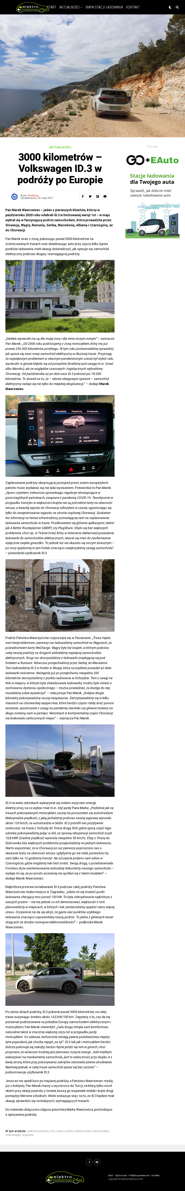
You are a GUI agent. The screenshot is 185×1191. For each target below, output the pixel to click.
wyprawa (27, 1135)
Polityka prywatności (139, 1175)
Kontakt (133, 7)
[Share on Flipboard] (97, 196)
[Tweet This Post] (90, 196)
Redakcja (33, 195)
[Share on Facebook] (82, 196)
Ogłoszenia (121, 1175)
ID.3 (52, 1131)
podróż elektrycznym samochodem (87, 1131)
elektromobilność (38, 1131)
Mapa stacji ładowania (104, 7)
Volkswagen (13, 1135)
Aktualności (69, 7)
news (60, 1131)
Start (110, 1175)
